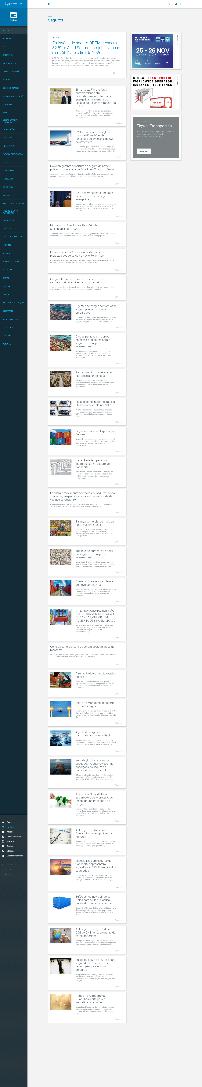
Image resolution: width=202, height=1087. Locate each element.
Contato (8, 874)
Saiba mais (144, 151)
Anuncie (8, 869)
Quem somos (10, 865)
